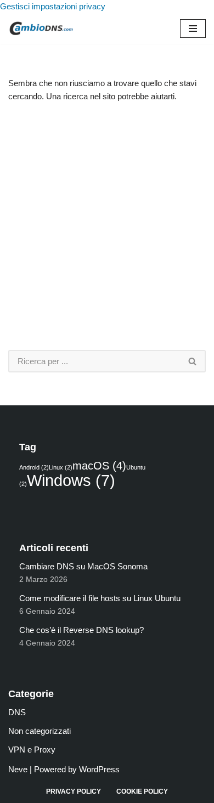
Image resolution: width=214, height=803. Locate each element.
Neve (17, 769)
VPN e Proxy (31, 749)
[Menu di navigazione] (193, 28)
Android (34, 467)
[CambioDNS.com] (41, 28)
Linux (60, 467)
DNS (17, 712)
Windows (71, 480)
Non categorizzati (39, 731)
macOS (99, 465)
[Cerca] (193, 361)
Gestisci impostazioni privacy (52, 6)
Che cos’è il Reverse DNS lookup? (81, 630)
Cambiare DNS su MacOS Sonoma (83, 566)
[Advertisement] (107, 226)
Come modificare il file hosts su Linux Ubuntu (100, 598)
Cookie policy (142, 791)
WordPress (99, 769)
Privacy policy (73, 791)
